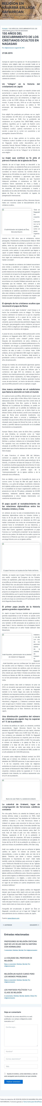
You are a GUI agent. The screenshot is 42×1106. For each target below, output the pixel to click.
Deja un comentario (10, 964)
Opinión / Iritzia (29, 996)
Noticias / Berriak (18, 950)
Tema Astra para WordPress (32, 1102)
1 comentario (8, 950)
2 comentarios (8, 996)
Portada (4, 29)
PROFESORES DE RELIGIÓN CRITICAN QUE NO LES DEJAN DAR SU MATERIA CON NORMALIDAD (20, 944)
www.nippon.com (13, 918)
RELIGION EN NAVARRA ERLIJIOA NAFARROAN (18, 7)
